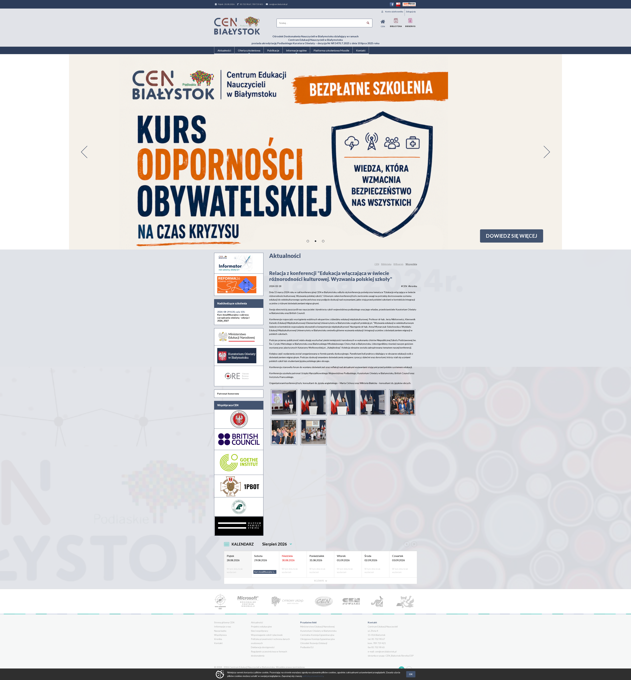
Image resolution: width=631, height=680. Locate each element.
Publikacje (273, 50)
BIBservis (410, 26)
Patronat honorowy (228, 393)
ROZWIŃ (319, 580)
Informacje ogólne (296, 50)
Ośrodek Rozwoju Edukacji (313, 643)
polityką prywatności (312, 676)
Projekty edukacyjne (261, 626)
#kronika (412, 286)
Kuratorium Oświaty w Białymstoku (318, 630)
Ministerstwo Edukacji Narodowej (317, 626)
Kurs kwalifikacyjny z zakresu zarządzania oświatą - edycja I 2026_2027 (233, 316)
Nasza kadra (220, 630)
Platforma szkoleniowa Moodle (331, 50)
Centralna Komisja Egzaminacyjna (317, 634)
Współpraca (220, 634)
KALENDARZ (243, 544)
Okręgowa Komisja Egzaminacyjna (317, 639)
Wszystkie (411, 264)
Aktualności (224, 50)
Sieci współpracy (259, 630)
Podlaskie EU (307, 647)
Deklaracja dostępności (262, 647)
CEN (383, 26)
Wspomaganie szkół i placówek (267, 634)
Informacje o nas (222, 626)
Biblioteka (396, 26)
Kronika (218, 639)
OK (411, 674)
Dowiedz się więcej (511, 236)
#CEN (404, 286)
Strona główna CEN (224, 622)
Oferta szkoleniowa (249, 50)
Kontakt (360, 50)
